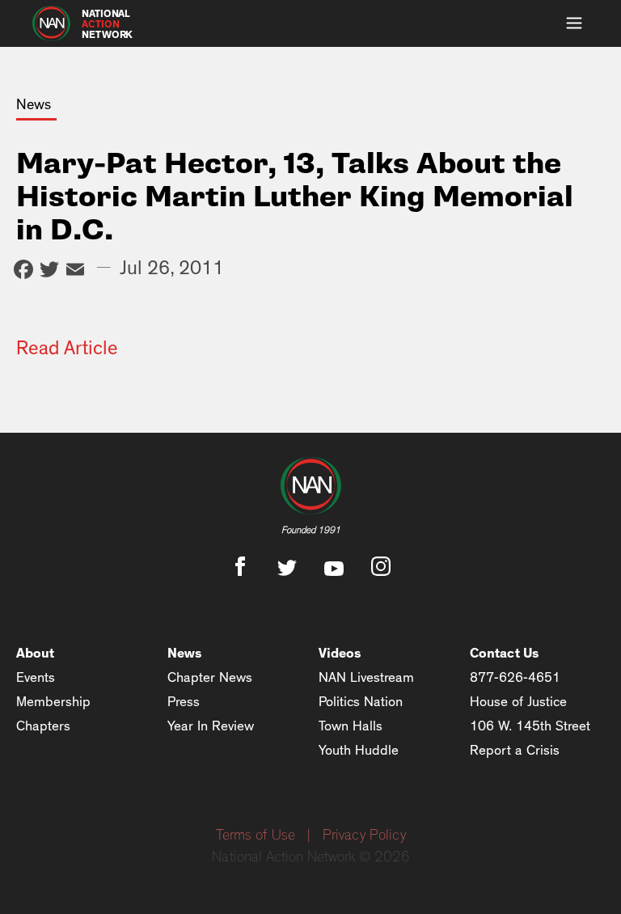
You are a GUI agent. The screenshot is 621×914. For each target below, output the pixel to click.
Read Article (67, 348)
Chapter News (209, 677)
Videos (340, 653)
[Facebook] (23, 271)
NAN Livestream (366, 677)
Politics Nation (361, 702)
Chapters (43, 726)
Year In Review (210, 726)
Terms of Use (255, 835)
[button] (574, 23)
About (35, 653)
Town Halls (350, 726)
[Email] (75, 271)
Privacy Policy (364, 835)
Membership (53, 702)
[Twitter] (49, 271)
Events (35, 677)
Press (183, 702)
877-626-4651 (515, 677)
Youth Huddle (359, 750)
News (184, 653)
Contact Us (504, 653)
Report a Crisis (515, 750)
